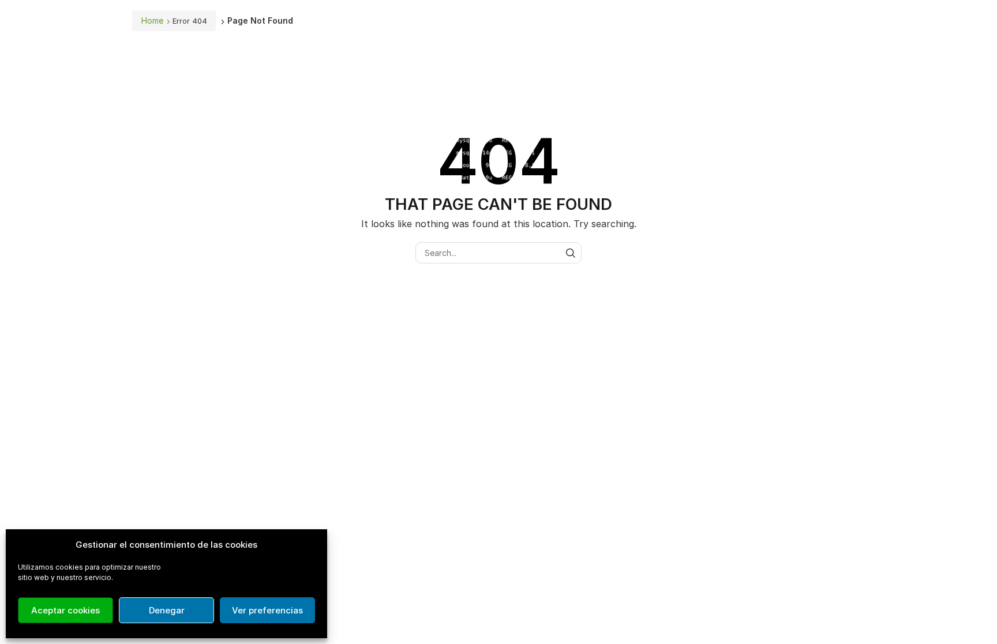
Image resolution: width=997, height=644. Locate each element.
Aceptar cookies (65, 610)
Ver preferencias (267, 610)
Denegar (167, 610)
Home (152, 20)
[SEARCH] (571, 252)
